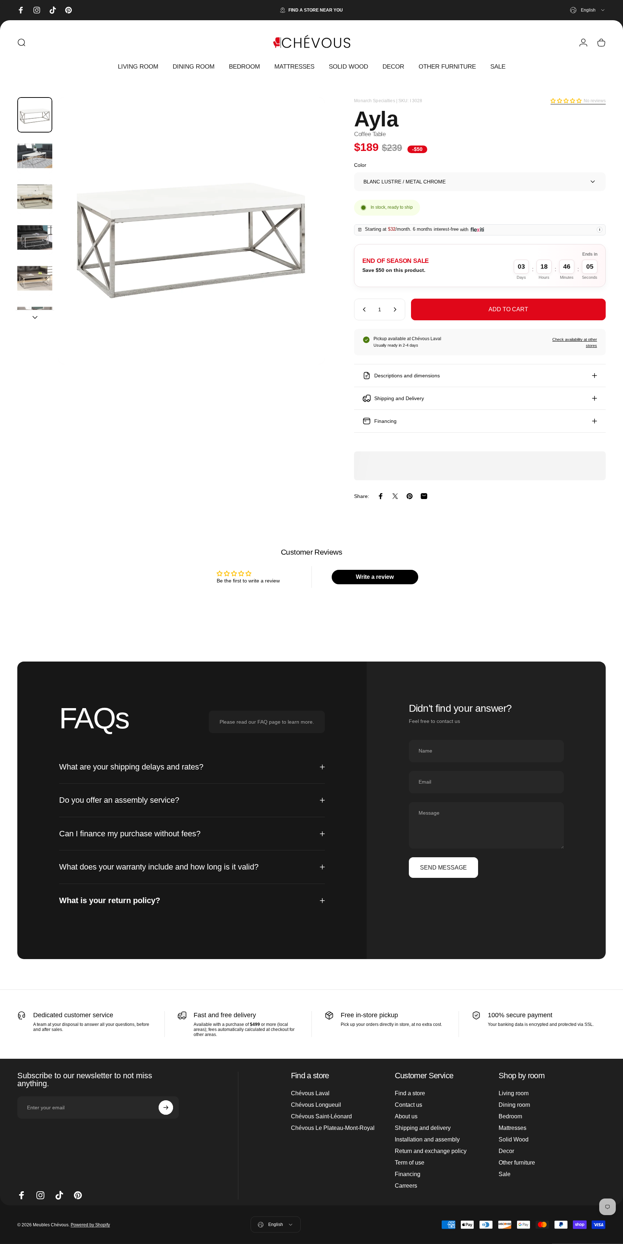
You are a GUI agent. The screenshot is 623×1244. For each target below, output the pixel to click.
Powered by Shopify (90, 1224)
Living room (514, 1093)
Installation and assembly (427, 1139)
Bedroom (510, 1116)
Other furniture (517, 1163)
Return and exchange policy (431, 1151)
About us (406, 1116)
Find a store (410, 1093)
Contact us (408, 1105)
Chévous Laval (310, 1093)
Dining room (514, 1105)
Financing (407, 1174)
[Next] (306, 247)
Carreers (406, 1186)
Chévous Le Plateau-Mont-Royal (333, 1128)
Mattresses (512, 1128)
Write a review (375, 577)
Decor (506, 1151)
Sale (505, 1174)
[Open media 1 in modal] (191, 230)
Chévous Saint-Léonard (321, 1116)
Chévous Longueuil (316, 1105)
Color (360, 165)
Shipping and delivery (423, 1128)
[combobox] (588, 10)
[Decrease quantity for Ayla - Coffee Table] (362, 309)
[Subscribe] (166, 1107)
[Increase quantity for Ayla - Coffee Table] (396, 309)
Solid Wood (514, 1139)
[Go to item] (34, 114)
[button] (566, 100)
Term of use (409, 1163)
